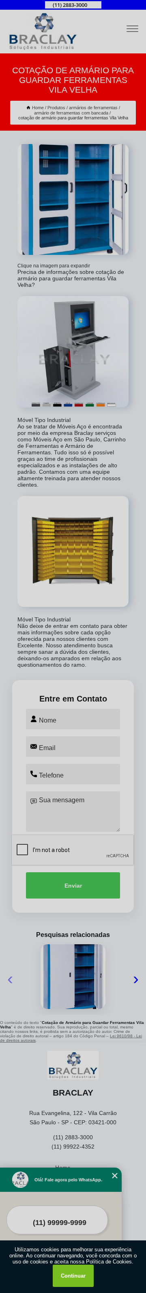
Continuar (73, 1276)
